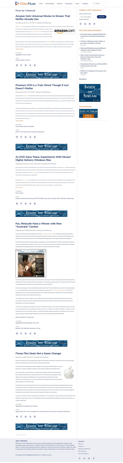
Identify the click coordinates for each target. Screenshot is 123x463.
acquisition (48, 41)
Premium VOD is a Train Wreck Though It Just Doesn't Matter (42, 86)
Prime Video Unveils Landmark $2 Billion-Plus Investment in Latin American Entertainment (93, 36)
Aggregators (19, 55)
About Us (80, 444)
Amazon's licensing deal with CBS (37, 31)
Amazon (18, 60)
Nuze (25, 3)
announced (21, 26)
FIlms (24, 55)
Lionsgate (33, 411)
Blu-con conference (25, 180)
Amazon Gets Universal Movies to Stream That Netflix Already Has (43, 17)
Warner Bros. (40, 132)
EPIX (35, 198)
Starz (49, 198)
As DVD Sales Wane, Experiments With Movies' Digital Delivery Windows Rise (43, 158)
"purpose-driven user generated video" (58, 290)
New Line (39, 411)
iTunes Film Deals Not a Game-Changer (38, 353)
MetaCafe (26, 328)
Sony (45, 198)
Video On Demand (29, 126)
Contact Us (81, 446)
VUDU (58, 198)
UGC (37, 323)
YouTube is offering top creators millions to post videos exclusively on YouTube (92, 43)
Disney (32, 198)
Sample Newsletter (84, 19)
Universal (27, 60)
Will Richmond (47, 23)
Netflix (22, 60)
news (65, 167)
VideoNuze (81, 441)
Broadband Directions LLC (33, 455)
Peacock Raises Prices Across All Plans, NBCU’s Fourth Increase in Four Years (93, 66)
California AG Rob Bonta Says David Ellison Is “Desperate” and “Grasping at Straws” (93, 50)
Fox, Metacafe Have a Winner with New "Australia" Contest (39, 225)
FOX (21, 132)
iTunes (28, 411)
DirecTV (18, 132)
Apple (22, 198)
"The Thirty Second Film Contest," (48, 233)
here (16, 290)
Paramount (45, 411)
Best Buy (26, 198)
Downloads (26, 406)
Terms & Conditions (83, 453)
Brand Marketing (27, 323)
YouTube (37, 328)
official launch (25, 95)
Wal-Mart (63, 198)
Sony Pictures (27, 132)
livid (37, 108)
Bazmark (18, 328)
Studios (29, 55)
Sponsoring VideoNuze (84, 449)
